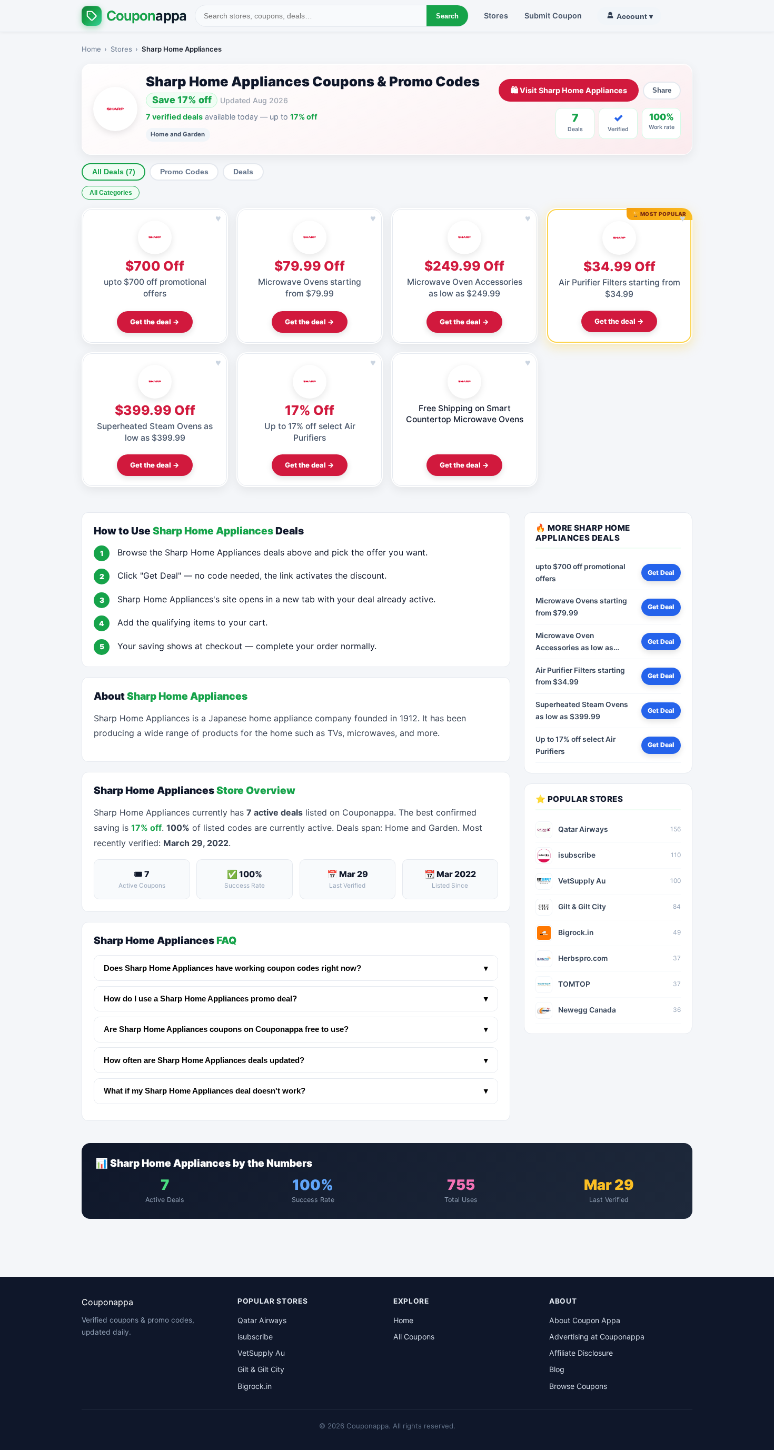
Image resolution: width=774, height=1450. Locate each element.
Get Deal (661, 573)
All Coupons (413, 1336)
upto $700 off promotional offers (580, 572)
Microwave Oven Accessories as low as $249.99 (574, 642)
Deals (243, 172)
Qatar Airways (261, 1320)
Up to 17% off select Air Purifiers (575, 745)
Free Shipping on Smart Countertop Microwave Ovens (464, 413)
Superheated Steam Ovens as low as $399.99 (581, 710)
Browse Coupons (578, 1386)
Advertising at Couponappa (596, 1336)
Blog (556, 1369)
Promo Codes (184, 172)
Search (447, 16)
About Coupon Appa (584, 1320)
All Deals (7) (113, 172)
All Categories (111, 192)
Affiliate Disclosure (581, 1352)
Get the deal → (155, 321)
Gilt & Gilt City (260, 1369)
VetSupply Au (261, 1352)
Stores (496, 15)
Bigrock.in (254, 1386)
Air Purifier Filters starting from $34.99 (580, 676)
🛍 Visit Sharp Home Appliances (569, 90)
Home (91, 49)
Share (661, 90)
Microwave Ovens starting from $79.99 (581, 607)
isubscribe (255, 1336)
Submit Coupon (553, 15)
